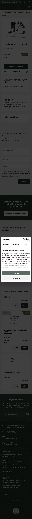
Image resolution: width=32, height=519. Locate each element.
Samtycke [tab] (6, 244)
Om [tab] (26, 244)
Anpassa (15, 278)
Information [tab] (15, 244)
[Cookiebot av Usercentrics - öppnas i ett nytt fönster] (23, 239)
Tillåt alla (16, 273)
